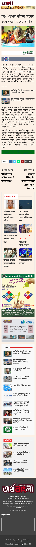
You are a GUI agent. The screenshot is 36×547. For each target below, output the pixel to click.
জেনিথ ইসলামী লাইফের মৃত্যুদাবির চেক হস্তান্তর (21, 445)
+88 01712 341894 (18, 508)
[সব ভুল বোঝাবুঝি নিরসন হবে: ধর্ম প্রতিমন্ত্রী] (8, 454)
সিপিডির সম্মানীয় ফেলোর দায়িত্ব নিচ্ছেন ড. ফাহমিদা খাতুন (21, 412)
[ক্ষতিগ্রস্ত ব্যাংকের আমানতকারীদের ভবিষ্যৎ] (10, 253)
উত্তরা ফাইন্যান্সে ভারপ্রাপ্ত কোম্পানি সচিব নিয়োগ (21, 394)
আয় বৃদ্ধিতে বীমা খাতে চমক (22, 385)
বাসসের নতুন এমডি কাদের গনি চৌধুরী (22, 369)
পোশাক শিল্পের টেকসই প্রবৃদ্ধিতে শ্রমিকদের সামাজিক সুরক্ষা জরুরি (21, 404)
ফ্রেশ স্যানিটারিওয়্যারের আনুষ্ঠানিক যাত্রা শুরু (21, 462)
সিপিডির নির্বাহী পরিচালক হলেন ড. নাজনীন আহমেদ (22, 91)
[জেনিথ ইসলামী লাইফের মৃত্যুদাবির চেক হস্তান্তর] (8, 446)
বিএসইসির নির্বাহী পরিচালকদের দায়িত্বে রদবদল (22, 100)
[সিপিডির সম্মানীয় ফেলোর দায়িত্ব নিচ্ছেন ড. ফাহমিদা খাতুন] (8, 413)
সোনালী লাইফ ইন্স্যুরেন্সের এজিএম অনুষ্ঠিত (21, 470)
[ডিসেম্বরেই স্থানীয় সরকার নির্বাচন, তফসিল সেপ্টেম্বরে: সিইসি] (8, 421)
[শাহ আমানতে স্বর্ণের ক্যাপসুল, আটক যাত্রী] (10, 228)
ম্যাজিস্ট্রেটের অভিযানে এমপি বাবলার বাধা (8, 177)
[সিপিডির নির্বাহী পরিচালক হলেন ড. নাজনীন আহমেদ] (6, 93)
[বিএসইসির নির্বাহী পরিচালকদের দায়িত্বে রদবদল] (6, 101)
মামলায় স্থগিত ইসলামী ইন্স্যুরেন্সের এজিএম (20, 428)
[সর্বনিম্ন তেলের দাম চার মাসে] (25, 253)
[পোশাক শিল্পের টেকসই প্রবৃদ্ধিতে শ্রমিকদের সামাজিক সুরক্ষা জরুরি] (8, 404)
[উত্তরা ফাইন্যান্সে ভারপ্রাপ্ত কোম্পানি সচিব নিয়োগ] (8, 396)
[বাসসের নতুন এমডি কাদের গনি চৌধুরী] (8, 371)
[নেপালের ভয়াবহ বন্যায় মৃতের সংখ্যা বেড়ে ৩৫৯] (8, 379)
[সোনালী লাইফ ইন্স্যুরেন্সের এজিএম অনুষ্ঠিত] (8, 471)
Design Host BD (24, 544)
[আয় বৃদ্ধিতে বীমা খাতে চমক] (8, 387)
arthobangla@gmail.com (18, 510)
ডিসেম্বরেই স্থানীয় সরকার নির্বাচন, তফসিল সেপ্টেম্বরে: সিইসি (22, 421)
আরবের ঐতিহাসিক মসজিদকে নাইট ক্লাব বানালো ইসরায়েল (28, 181)
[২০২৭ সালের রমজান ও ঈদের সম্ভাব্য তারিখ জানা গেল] (25, 204)
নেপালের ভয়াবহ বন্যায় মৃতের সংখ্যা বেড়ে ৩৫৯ (21, 378)
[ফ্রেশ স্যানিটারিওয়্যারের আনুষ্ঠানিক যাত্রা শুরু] (8, 463)
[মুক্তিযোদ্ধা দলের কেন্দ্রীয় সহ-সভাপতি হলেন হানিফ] (10, 204)
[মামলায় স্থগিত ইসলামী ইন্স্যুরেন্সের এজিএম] (8, 430)
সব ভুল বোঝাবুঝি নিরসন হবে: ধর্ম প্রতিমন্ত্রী (21, 453)
